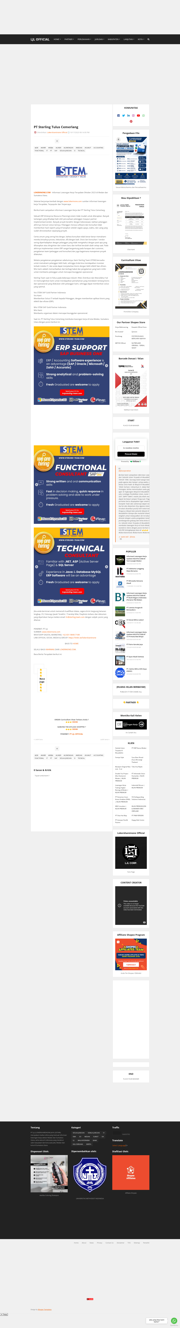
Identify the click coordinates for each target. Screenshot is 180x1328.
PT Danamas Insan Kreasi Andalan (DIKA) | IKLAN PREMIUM (122, 799)
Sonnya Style (119, 757)
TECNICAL (81, 151)
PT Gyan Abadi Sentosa (135, 657)
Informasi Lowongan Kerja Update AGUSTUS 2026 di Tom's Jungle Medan (136, 558)
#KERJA (50, 148)
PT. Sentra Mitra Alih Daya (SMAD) (136, 670)
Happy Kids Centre (138, 820)
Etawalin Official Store (139, 327)
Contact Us (110, 1243)
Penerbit (146, 1243)
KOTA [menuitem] (140, 39)
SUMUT (95, 1137)
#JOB (36, 148)
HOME (75, 643)
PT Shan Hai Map (121, 815)
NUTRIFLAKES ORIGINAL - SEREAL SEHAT (138, 345)
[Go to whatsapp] (174, 1321)
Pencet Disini (131, 454)
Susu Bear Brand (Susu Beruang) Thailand (137, 759)
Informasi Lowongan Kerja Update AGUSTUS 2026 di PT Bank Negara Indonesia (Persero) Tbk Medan (136, 596)
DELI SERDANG (78, 1144)
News (92, 1243)
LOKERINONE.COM (42, 192)
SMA (74, 1137)
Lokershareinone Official (57, 132)
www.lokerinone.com (73, 201)
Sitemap (137, 1243)
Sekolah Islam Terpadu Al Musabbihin (120, 750)
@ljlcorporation (125, 471)
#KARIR (43, 148)
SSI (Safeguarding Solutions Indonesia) (138, 798)
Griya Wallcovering (121, 327)
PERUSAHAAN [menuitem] (84, 39)
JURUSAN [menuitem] (99, 39)
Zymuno (134, 332)
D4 (103, 1137)
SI (74, 151)
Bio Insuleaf (119, 332)
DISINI (75, 722)
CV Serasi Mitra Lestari (135, 620)
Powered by (125, 461)
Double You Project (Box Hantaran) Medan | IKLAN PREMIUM (121, 777)
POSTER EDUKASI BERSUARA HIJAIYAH (139, 337)
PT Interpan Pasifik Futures (121, 821)
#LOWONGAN (68, 148)
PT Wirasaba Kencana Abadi (134, 582)
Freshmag (118, 336)
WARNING (50, 649)
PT (51, 151)
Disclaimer (120, 1243)
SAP (55, 151)
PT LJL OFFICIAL (76, 734)
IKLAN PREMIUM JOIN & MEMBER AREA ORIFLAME (139, 808)
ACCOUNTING (98, 148)
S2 (73, 1140)
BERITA (88, 1144)
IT (47, 151)
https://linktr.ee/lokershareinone (82, 637)
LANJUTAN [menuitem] (128, 39)
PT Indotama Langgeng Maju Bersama (135, 569)
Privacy (99, 1243)
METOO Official (120, 343)
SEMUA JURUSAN (94, 1133)
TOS (129, 1243)
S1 (104, 1133)
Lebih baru (39, 739)
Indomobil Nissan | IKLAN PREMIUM (138, 786)
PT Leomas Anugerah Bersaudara (134, 608)
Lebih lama (104, 739)
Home (76, 1243)
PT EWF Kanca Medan (139, 748)
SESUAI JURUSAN (66, 151)
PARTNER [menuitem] (68, 39)
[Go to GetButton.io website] (174, 1325)
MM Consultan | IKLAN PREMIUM (120, 807)
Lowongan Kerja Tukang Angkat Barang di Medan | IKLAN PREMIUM (121, 789)
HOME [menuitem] (56, 39)
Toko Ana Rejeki (137, 767)
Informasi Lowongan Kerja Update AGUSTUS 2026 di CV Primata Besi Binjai (136, 634)
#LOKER (58, 148)
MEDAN (87, 1137)
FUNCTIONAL (39, 151)
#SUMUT (88, 148)
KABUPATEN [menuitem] (113, 39)
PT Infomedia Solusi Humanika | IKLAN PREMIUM (138, 776)
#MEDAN (79, 148)
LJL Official (40, 39)
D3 (80, 1137)
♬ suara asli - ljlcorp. (127, 537)
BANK (95, 1140)
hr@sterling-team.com (75, 617)
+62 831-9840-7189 (71, 634)
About (84, 1243)
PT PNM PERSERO (138, 815)
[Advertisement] (90, 17)
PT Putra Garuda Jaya (134, 644)
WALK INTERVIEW (84, 1140)
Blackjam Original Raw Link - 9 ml (122, 768)
